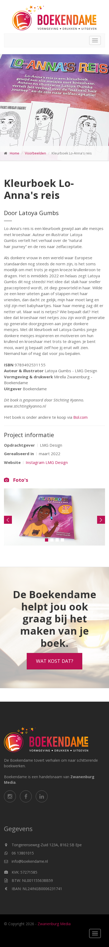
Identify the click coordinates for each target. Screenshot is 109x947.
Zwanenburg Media (54, 923)
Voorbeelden (35, 153)
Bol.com (80, 417)
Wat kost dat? (54, 661)
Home (14, 153)
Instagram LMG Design (47, 462)
